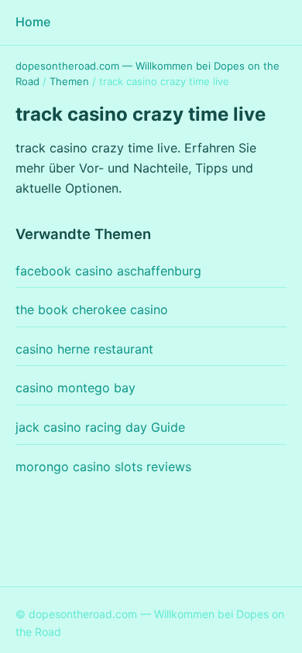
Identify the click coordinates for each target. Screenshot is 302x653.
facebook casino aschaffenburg (108, 271)
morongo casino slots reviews (103, 466)
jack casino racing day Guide (100, 427)
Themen (69, 81)
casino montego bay (75, 387)
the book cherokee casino (91, 309)
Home (32, 21)
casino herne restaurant (84, 349)
